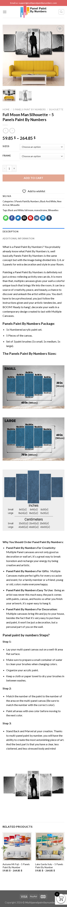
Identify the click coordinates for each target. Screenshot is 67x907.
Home (6, 109)
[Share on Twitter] (18, 218)
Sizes (6, 146)
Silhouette (56, 109)
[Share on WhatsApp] (6, 218)
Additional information (19, 238)
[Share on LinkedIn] (43, 218)
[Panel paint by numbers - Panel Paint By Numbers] (33, 12)
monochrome (40, 210)
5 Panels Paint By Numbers (29, 109)
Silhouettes (53, 210)
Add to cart (33, 177)
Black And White (48, 201)
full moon (29, 210)
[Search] (61, 12)
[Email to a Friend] (24, 218)
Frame (7, 156)
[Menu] (5, 12)
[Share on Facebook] (12, 218)
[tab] (33, 231)
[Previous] (8, 55)
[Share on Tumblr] (49, 218)
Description (10, 231)
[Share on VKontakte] (37, 218)
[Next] (59, 55)
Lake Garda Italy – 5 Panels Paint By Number (49, 866)
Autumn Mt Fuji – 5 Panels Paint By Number (16, 866)
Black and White (16, 210)
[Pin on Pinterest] (30, 218)
